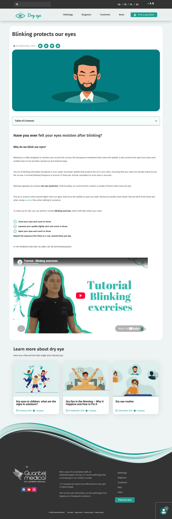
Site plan (70, 512)
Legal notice (79, 512)
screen (29, 200)
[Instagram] (34, 489)
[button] (40, 46)
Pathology (68, 14)
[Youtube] (29, 489)
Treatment (105, 14)
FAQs (120, 487)
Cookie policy (99, 512)
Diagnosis (86, 14)
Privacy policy (88, 512)
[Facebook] (23, 489)
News (121, 14)
